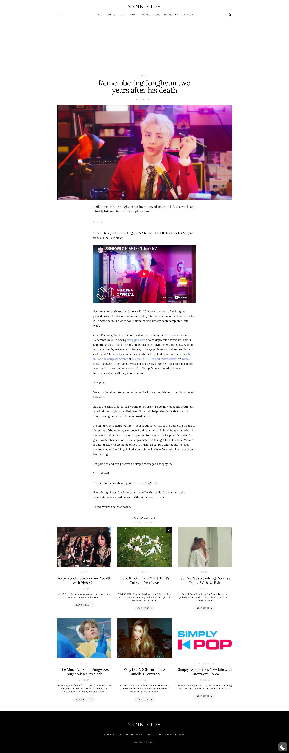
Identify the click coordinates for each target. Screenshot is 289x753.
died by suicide (173, 335)
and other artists (165, 359)
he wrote (121, 359)
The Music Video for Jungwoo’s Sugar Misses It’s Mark (84, 671)
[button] (282, 746)
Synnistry (144, 6)
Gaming (134, 15)
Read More (82, 605)
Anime (98, 15)
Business (110, 15)
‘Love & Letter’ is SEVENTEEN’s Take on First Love (144, 580)
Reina (100, 222)
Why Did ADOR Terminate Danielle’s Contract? (144, 671)
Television (188, 15)
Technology (171, 15)
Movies (146, 15)
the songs (108, 359)
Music (157, 15)
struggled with (136, 340)
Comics (123, 15)
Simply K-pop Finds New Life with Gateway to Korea (205, 671)
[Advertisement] (144, 42)
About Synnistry (111, 734)
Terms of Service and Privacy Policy (166, 734)
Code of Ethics (133, 734)
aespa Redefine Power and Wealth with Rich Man (84, 580)
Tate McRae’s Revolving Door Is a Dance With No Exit (205, 580)
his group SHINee (143, 359)
